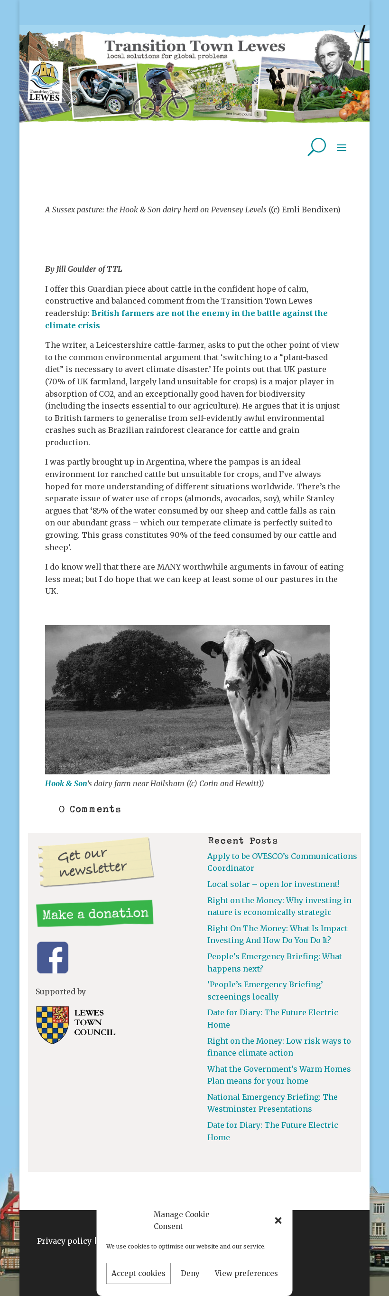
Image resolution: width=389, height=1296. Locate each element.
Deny (190, 1273)
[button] (278, 1220)
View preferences (246, 1273)
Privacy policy (64, 1241)
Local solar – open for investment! (273, 884)
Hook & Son (66, 783)
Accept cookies (138, 1273)
